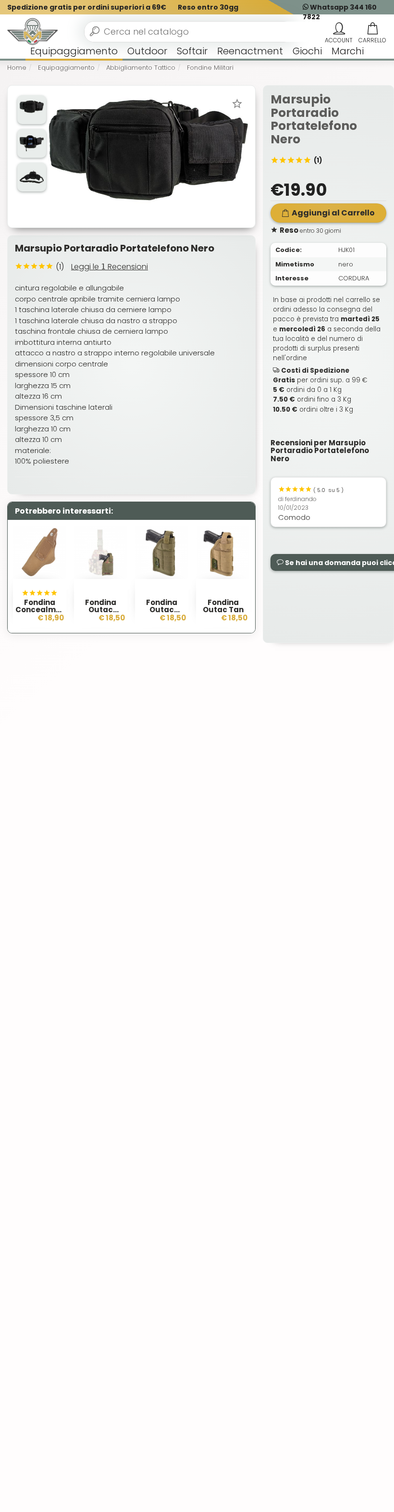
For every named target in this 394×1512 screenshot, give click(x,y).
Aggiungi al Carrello (333, 212)
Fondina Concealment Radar (42, 609)
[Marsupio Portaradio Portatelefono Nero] (148, 156)
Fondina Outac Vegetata (101, 609)
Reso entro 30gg (208, 7)
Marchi (348, 51)
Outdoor (147, 51)
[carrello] (372, 28)
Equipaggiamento (74, 51)
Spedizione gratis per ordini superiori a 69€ (86, 7)
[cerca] (94, 31)
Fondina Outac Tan (223, 606)
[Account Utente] (338, 28)
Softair (192, 51)
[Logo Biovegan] (32, 31)
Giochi (307, 51)
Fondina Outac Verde (161, 609)
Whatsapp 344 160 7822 (340, 12)
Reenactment (250, 51)
